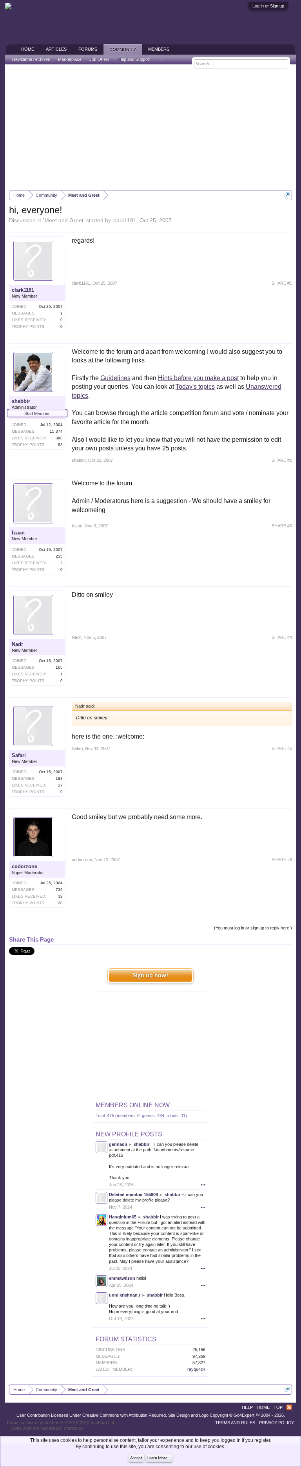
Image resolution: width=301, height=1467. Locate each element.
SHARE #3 (282, 525)
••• (203, 1184)
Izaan (18, 533)
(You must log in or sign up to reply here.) (253, 928)
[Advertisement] (150, 127)
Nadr (17, 644)
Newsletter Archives (31, 59)
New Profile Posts (129, 1134)
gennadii (118, 1144)
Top (278, 1407)
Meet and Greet (63, 220)
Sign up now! (150, 976)
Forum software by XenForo (61, 1422)
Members (158, 49)
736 (59, 889)
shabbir (21, 401)
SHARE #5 (282, 748)
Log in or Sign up (268, 6)
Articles (56, 49)
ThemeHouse (97, 1428)
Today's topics (195, 386)
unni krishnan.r (124, 1295)
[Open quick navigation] (287, 195)
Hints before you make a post (198, 378)
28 (60, 903)
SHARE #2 (282, 460)
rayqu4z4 (196, 1369)
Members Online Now (133, 1105)
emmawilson (122, 1278)
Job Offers (99, 59)
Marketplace (70, 59)
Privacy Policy (276, 1422)
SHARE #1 (282, 283)
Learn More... (159, 1458)
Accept (136, 1458)
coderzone (24, 866)
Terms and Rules (235, 1422)
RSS (289, 1407)
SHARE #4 (282, 637)
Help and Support (134, 59)
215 (59, 556)
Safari (19, 755)
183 (59, 778)
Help (247, 1407)
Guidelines (115, 378)
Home (27, 49)
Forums (87, 49)
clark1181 (124, 220)
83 (60, 445)
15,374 (56, 431)
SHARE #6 (282, 859)
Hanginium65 (122, 1217)
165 (59, 667)
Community (122, 49)
